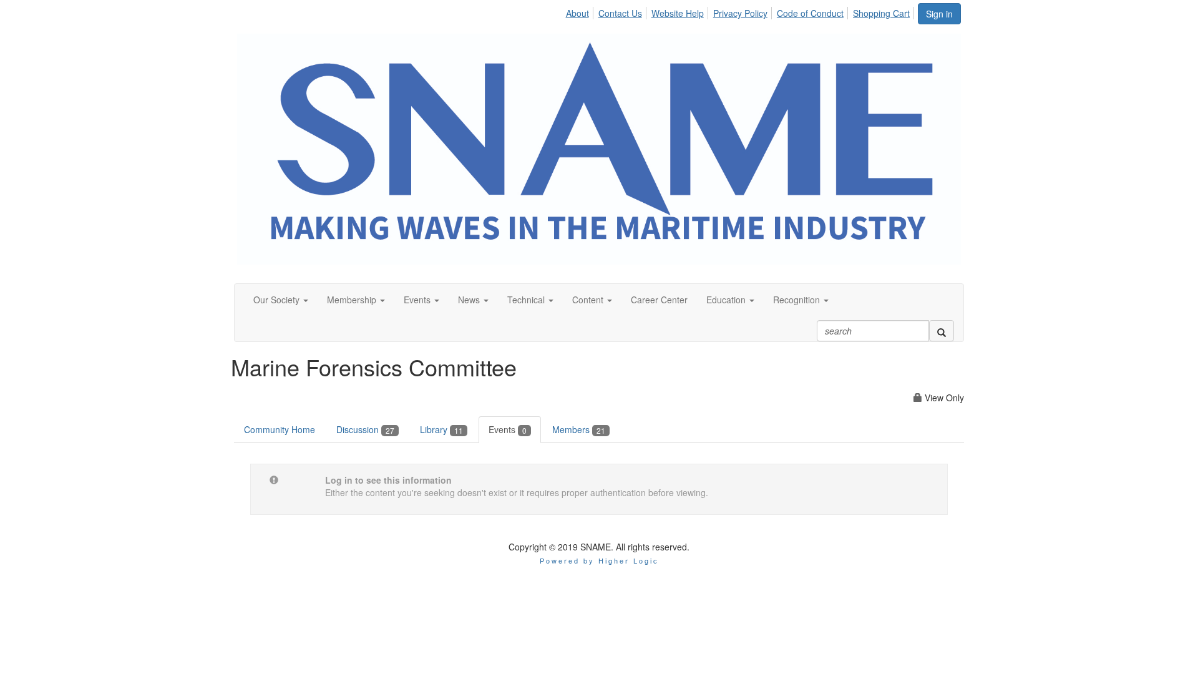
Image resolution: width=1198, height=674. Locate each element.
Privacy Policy (740, 13)
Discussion (365, 429)
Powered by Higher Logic (599, 560)
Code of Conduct (810, 13)
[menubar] (741, 11)
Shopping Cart (881, 13)
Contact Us (620, 13)
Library (441, 429)
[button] (281, 299)
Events (508, 429)
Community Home (279, 429)
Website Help (677, 13)
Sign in (939, 13)
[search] (941, 330)
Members (578, 429)
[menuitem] (580, 11)
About (577, 13)
